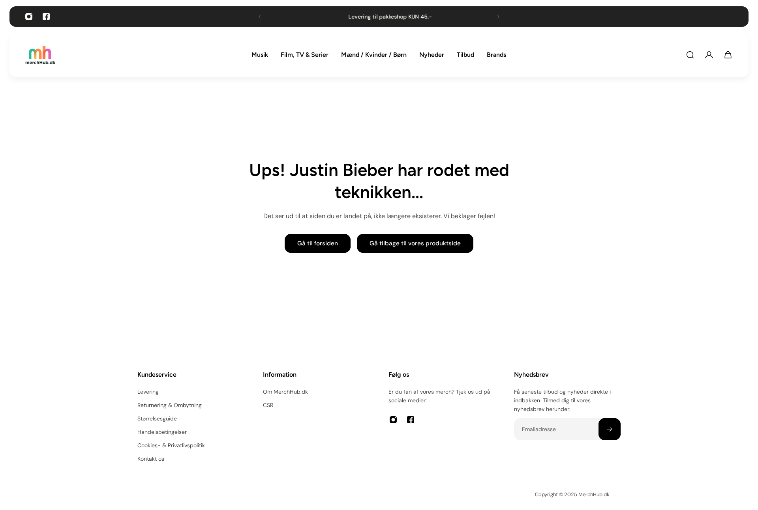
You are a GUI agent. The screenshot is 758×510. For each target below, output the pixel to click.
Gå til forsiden (317, 243)
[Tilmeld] (610, 429)
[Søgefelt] (690, 55)
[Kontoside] (709, 55)
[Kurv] (728, 55)
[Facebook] (46, 16)
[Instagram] (29, 16)
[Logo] (40, 55)
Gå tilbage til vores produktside (415, 243)
